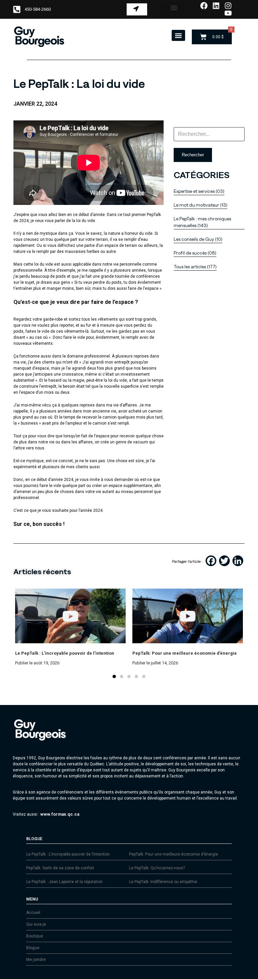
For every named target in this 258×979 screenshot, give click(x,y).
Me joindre (36, 959)
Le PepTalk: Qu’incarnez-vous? (157, 868)
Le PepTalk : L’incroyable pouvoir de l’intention (68, 854)
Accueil (33, 912)
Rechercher (193, 154)
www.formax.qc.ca (59, 814)
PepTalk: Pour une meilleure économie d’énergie (173, 854)
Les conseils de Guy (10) (198, 239)
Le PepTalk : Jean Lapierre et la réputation (64, 881)
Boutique (34, 936)
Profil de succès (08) (195, 253)
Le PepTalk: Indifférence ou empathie (163, 881)
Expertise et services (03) (199, 191)
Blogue (32, 947)
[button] (174, 7)
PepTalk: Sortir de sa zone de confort (60, 868)
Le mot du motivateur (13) (200, 205)
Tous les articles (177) (195, 266)
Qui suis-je (36, 924)
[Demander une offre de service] (137, 9)
